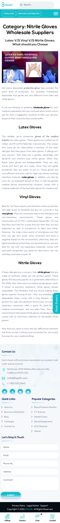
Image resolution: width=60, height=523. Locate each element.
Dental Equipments (43, 421)
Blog (6, 416)
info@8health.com (17, 378)
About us (8, 407)
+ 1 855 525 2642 (16, 383)
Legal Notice (33, 505)
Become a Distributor (29, 13)
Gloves (37, 431)
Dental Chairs (40, 416)
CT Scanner (40, 412)
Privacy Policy (18, 505)
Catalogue (9, 13)
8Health (29, 509)
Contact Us (9, 426)
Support (44, 505)
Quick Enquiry (56, 303)
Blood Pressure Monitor (45, 407)
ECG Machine (40, 426)
